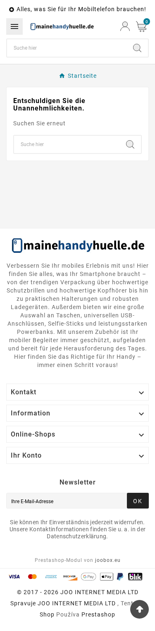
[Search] (137, 48)
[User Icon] (125, 26)
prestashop (98, 614)
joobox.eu (108, 560)
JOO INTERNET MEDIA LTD (77, 603)
